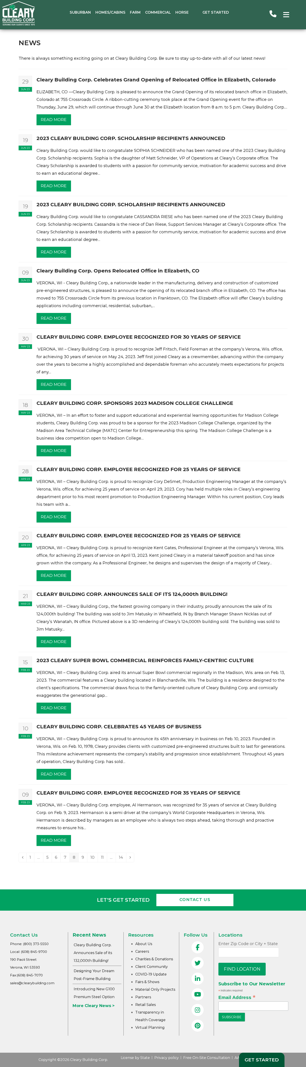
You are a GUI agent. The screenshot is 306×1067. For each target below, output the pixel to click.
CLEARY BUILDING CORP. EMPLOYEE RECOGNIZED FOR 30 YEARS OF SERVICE (139, 337)
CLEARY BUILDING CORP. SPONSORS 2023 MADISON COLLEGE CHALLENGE (135, 403)
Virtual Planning (150, 1027)
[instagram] (198, 1010)
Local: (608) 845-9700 (28, 952)
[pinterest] (198, 1026)
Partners (143, 997)
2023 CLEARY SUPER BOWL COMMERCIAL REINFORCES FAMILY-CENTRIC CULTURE (145, 660)
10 (94, 858)
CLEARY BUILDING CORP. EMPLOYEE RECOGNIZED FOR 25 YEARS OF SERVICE (139, 469)
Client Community (151, 967)
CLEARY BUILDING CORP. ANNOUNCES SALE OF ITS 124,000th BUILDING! (132, 594)
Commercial (158, 12)
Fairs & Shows (147, 982)
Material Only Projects (155, 989)
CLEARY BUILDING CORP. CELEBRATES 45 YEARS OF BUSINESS (119, 727)
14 (122, 858)
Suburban (80, 12)
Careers (142, 951)
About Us (143, 944)
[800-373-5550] (273, 14)
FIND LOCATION (242, 969)
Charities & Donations (154, 959)
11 (104, 858)
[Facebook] (198, 948)
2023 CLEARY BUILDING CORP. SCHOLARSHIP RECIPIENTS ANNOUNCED (131, 138)
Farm (135, 12)
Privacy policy (166, 1058)
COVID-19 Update (151, 974)
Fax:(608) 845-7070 (26, 975)
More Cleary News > (94, 1005)
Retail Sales (145, 1005)
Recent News (89, 935)
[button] (286, 14)
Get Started (216, 12)
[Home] (18, 24)
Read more (54, 119)
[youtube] (198, 995)
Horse (182, 12)
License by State (135, 1058)
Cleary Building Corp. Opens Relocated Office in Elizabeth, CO (118, 271)
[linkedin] (198, 979)
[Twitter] (198, 963)
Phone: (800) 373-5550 (29, 944)
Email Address (236, 997)
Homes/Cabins (110, 12)
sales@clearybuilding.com (32, 983)
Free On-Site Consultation (206, 1058)
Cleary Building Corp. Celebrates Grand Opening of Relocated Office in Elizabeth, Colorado (156, 80)
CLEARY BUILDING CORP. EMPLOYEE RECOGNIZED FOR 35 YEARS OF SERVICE (138, 793)
